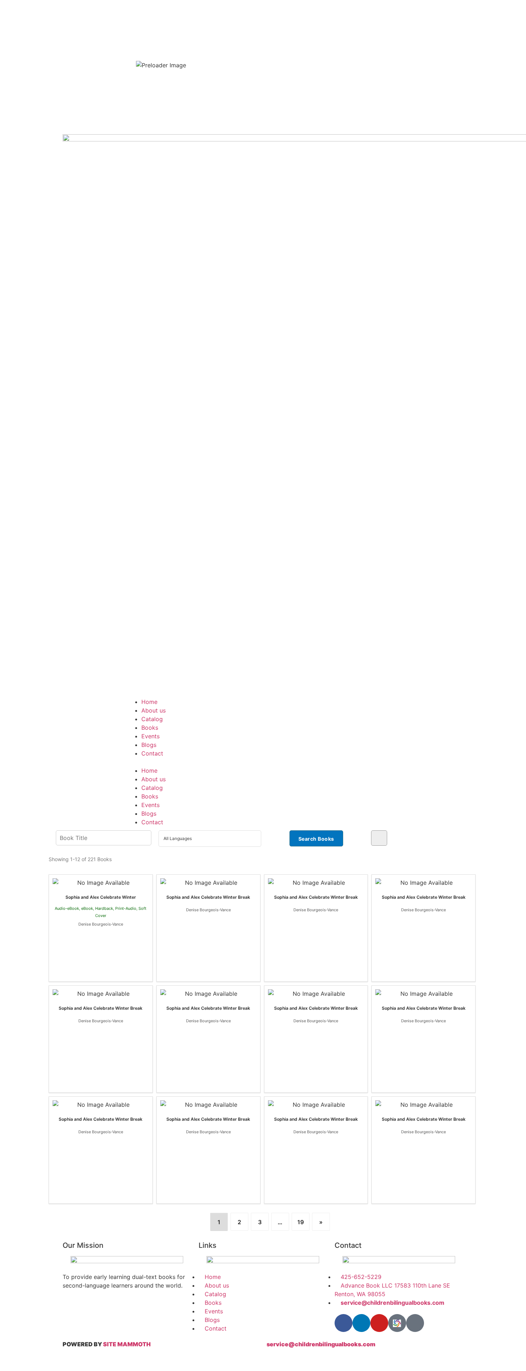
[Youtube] (379, 1323)
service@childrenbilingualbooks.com (321, 1344)
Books (149, 727)
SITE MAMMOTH (127, 1344)
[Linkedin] (361, 1323)
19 (300, 1222)
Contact (152, 753)
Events (150, 736)
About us (153, 710)
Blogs (148, 744)
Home (149, 701)
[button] (263, 762)
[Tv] (415, 1323)
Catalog (152, 719)
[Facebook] (343, 1323)
